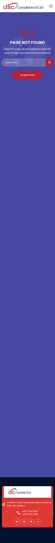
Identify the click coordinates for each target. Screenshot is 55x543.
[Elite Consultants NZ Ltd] (23, 6)
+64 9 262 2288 (30, 511)
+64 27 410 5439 (30, 514)
